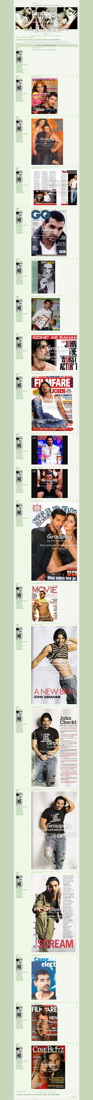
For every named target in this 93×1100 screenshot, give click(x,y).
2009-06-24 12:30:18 (39, 583)
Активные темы (46, 33)
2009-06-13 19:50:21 (39, 47)
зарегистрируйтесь (30, 37)
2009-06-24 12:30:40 (39, 624)
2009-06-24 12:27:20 (39, 333)
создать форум (74, 1096)
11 (24, 43)
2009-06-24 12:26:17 (39, 208)
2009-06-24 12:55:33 (39, 955)
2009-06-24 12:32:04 (39, 707)
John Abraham (20, 39)
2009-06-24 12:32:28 (39, 789)
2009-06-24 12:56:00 (39, 1003)
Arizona (17, 47)
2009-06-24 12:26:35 (39, 259)
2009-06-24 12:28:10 (39, 467)
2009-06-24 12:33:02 (39, 872)
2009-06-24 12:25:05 (39, 76)
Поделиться (33, 47)
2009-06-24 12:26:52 (39, 296)
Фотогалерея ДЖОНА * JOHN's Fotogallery (33, 39)
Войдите (23, 37)
